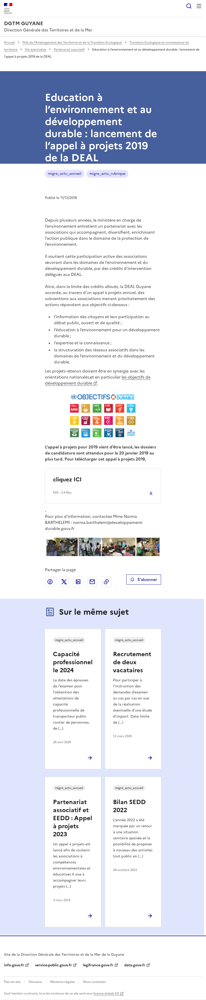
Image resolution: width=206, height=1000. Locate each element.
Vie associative (35, 49)
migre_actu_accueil (64, 173)
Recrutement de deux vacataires (132, 662)
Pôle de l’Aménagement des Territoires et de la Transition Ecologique (72, 42)
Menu (199, 6)
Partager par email (92, 582)
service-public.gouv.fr (53, 965)
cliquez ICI (67, 479)
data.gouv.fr (134, 965)
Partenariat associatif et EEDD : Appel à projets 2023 (72, 818)
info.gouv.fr (14, 965)
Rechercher (189, 6)
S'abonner (147, 579)
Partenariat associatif (69, 49)
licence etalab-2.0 (106, 993)
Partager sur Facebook (50, 582)
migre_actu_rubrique (107, 173)
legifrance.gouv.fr (98, 965)
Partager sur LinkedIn (78, 582)
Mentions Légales (62, 982)
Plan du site (12, 982)
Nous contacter (94, 982)
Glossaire (35, 982)
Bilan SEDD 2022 (129, 806)
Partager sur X (64, 582)
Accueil (9, 42)
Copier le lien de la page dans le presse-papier (106, 582)
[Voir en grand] (103, 416)
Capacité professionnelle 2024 (73, 662)
